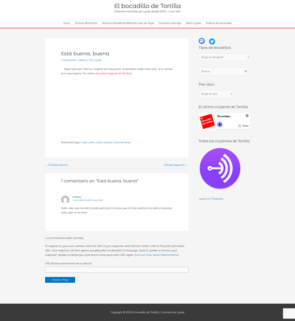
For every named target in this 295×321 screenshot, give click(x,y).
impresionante (122, 142)
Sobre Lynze (193, 23)
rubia (99, 142)
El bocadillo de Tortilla (147, 6)
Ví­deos (83, 60)
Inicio (67, 23)
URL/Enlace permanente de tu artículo (68, 263)
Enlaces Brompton (86, 23)
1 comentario (68, 60)
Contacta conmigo (170, 23)
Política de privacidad (218, 23)
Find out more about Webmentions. (156, 254)
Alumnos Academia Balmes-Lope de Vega (128, 23)
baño (92, 142)
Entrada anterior (56, 164)
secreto (107, 142)
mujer (84, 142)
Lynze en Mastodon (211, 198)
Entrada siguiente (176, 164)
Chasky (77, 197)
